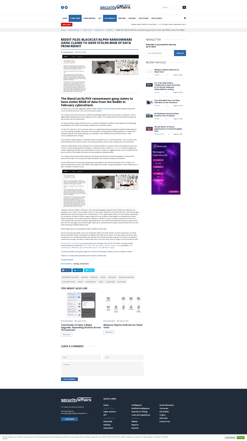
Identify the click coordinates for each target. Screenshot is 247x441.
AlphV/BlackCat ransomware (70, 277)
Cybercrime (84, 277)
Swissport (94, 247)
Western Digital (109, 247)
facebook (67, 270)
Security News (122, 282)
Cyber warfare (89, 18)
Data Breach (110, 18)
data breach (94, 277)
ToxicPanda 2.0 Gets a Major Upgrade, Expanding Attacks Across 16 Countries (81, 327)
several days (117, 148)
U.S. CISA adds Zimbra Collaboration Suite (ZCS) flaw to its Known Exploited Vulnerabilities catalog (183, 24)
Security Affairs (110, 282)
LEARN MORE (69, 419)
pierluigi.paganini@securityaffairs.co (74, 413)
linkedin (79, 270)
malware (80, 282)
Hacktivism (143, 18)
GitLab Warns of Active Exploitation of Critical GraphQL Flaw (168, 129)
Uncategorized (159, 134)
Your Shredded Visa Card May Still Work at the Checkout (167, 101)
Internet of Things (140, 411)
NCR (99, 247)
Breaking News (74, 30)
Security (157, 92)
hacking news (112, 277)
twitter (90, 270)
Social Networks (166, 405)
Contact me (164, 421)
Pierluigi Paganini (68, 52)
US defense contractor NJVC (111, 245)
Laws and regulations (141, 415)
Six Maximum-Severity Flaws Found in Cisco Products (166, 114)
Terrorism (163, 408)
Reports (135, 425)
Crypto (162, 415)
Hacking (132, 18)
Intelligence (156, 18)
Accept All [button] (240, 437)
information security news (126, 277)
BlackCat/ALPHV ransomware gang (72, 243)
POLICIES (163, 418)
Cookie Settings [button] (230, 437)
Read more (66, 334)
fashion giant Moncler (81, 247)
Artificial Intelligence (141, 408)
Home (65, 18)
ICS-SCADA (164, 411)
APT (100, 18)
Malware (110, 30)
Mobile (134, 421)
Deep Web (121, 18)
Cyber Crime (75, 18)
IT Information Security (68, 282)
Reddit (101, 282)
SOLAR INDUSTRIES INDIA (91, 245)
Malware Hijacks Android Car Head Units (137, 24)
